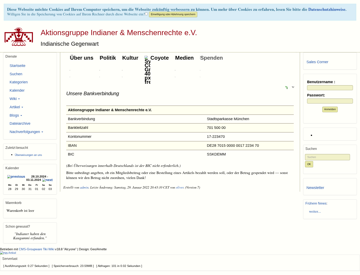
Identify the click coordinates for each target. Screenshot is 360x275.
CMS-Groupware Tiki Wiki (37, 249)
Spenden (211, 58)
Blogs (15, 115)
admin (84, 187)
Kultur (130, 58)
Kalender (17, 90)
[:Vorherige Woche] (16, 177)
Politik (108, 58)
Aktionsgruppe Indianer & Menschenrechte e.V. (119, 32)
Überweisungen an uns (28, 155)
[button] (286, 87)
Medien (184, 58)
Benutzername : (321, 82)
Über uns (81, 58)
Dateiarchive (20, 123)
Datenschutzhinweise (326, 9)
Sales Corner (317, 62)
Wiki (14, 99)
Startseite (17, 66)
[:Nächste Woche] (47, 180)
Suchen (16, 74)
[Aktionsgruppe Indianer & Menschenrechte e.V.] (17, 36)
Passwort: (316, 95)
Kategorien (19, 82)
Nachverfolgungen (25, 132)
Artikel (15, 107)
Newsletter (315, 188)
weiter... (313, 211)
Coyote (159, 58)
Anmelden (330, 109)
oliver (180, 187)
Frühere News (315, 203)
